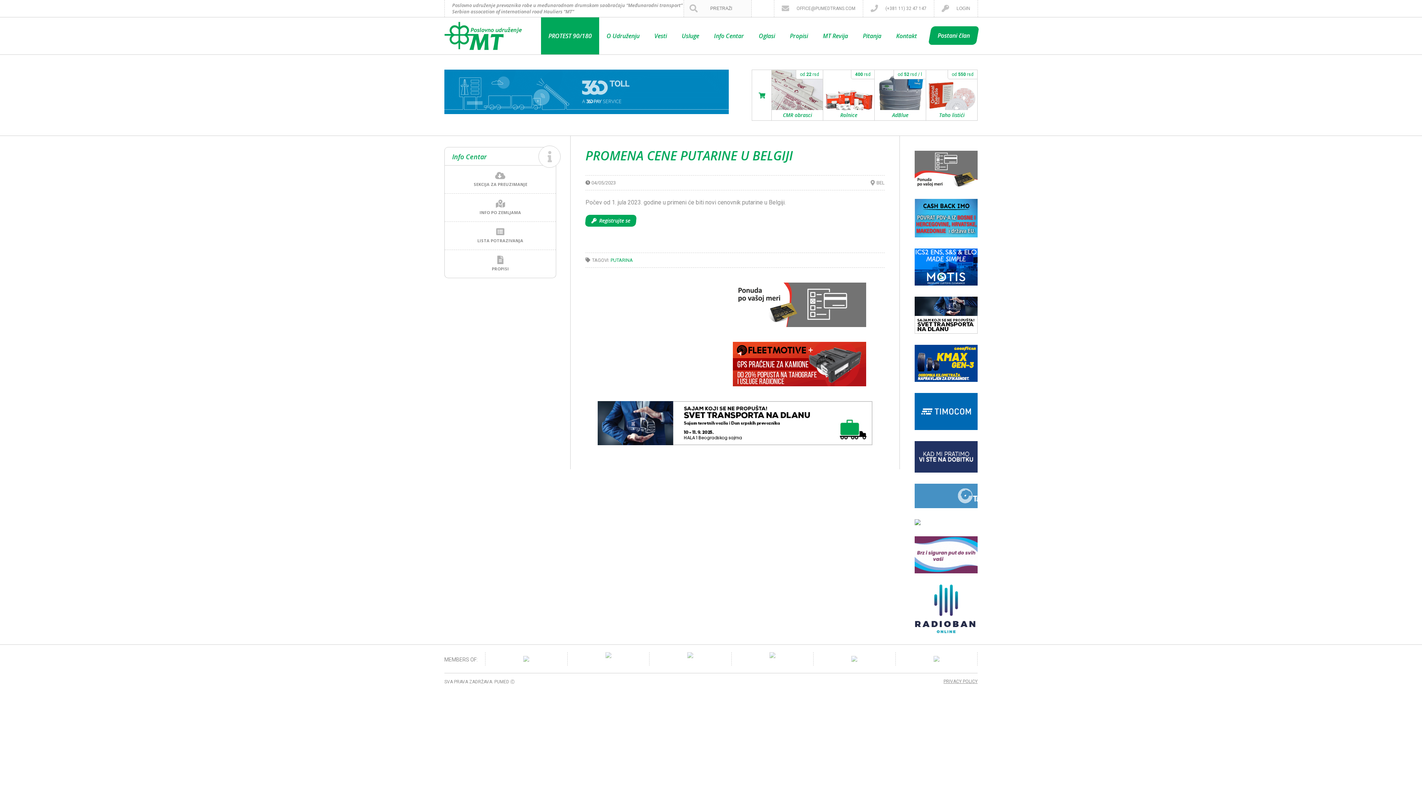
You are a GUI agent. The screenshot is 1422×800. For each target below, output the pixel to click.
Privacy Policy (961, 681)
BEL (881, 183)
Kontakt (906, 36)
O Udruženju (623, 36)
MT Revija (835, 36)
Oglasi (767, 36)
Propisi (799, 36)
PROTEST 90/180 (570, 36)
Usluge (690, 36)
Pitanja (872, 36)
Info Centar (729, 36)
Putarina (622, 260)
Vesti (660, 36)
